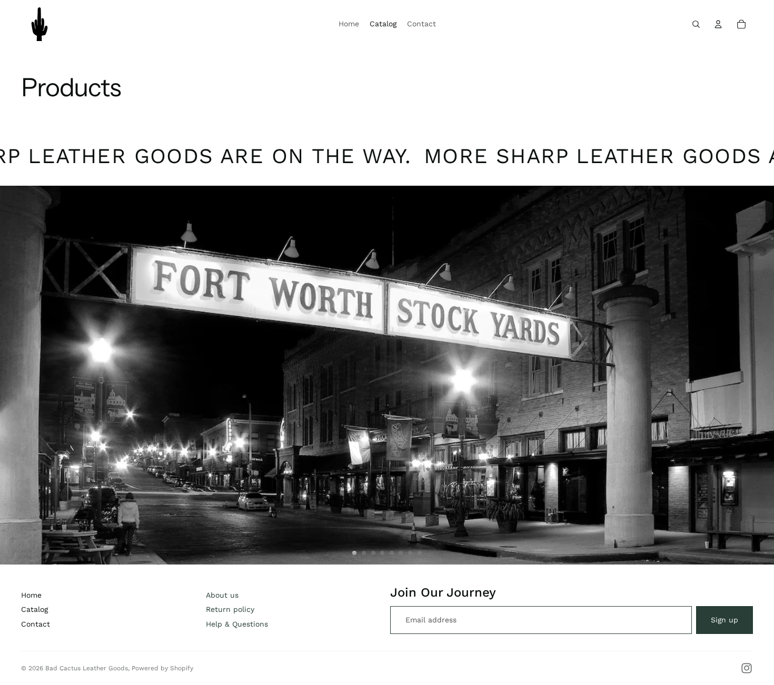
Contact (35, 624)
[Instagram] (746, 668)
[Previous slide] (12, 375)
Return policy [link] (230, 609)
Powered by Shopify (162, 668)
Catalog (34, 609)
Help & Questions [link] (237, 624)
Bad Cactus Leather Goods (86, 668)
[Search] (696, 24)
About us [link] (222, 595)
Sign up (724, 620)
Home (31, 595)
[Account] (718, 24)
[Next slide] (761, 375)
